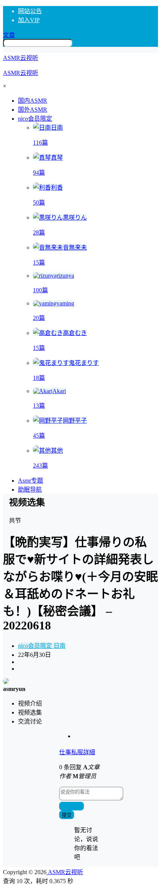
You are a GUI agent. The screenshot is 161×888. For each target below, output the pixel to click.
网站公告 (30, 11)
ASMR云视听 (64, 872)
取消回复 (71, 806)
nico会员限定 (35, 118)
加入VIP (29, 20)
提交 (67, 815)
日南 (59, 646)
